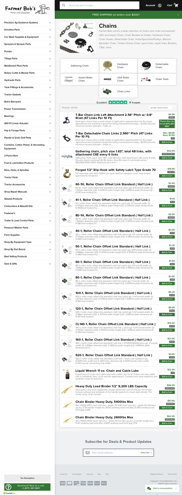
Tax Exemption (77, 474)
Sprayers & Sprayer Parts (17, 44)
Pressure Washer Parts (16, 227)
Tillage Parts (10, 58)
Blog (99, 474)
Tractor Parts (11, 177)
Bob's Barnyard (12, 101)
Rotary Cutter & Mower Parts (19, 72)
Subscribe (145, 452)
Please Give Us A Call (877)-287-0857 (167, 124)
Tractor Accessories (14, 184)
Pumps (8, 51)
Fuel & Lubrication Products (19, 162)
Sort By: (154, 108)
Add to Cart (167, 142)
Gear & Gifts (10, 263)
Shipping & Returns (156, 474)
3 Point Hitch (11, 155)
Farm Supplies (12, 234)
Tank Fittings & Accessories (18, 87)
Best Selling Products (15, 256)
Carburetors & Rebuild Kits (18, 206)
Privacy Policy (172, 474)
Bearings (9, 116)
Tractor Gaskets (12, 94)
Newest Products (13, 198)
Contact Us (63, 474)
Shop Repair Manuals (15, 191)
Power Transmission (15, 108)
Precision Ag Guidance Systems (21, 22)
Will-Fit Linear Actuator (16, 123)
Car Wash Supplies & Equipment (21, 36)
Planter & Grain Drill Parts (17, 137)
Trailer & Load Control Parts (19, 220)
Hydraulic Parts (12, 80)
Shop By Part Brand (14, 249)
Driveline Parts (12, 29)
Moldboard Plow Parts (16, 65)
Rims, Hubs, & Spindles (16, 170)
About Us (90, 474)
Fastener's (9, 213)
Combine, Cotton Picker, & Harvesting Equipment (24, 146)
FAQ (107, 474)
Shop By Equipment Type (17, 242)
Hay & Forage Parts (14, 130)
